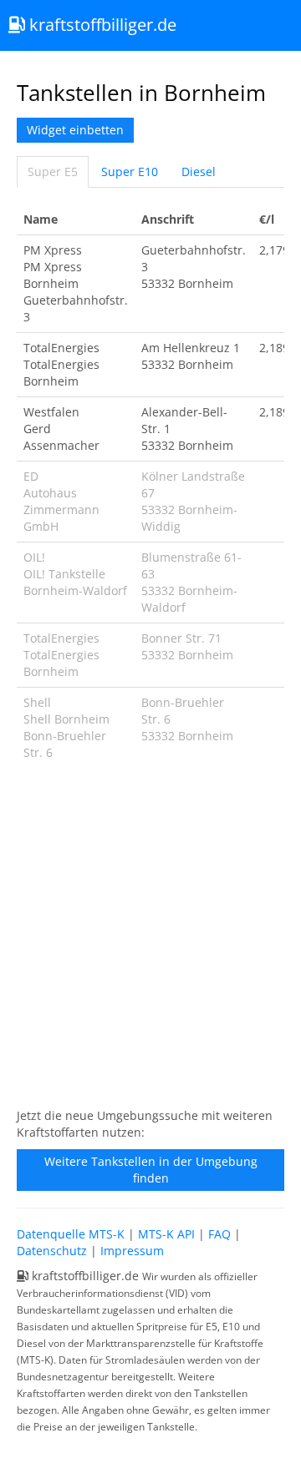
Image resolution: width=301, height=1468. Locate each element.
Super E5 (53, 171)
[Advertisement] (150, 943)
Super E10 (129, 171)
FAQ (219, 1234)
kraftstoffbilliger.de (100, 24)
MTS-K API (166, 1234)
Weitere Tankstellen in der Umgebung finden (151, 1169)
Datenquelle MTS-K (71, 1234)
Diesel (198, 171)
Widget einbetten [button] (75, 130)
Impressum (132, 1251)
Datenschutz (52, 1251)
